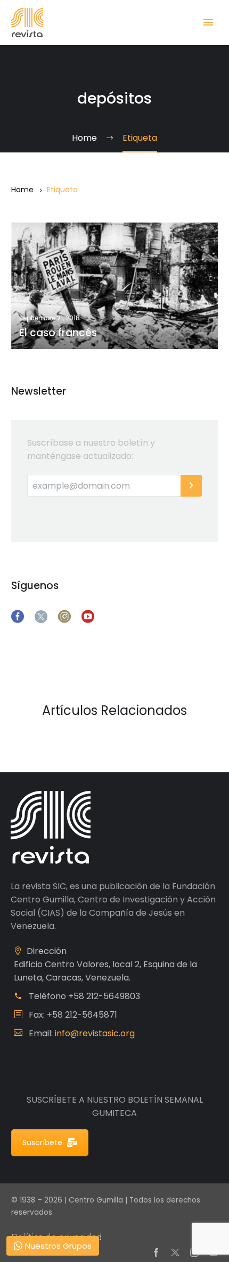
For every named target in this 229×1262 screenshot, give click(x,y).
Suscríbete (42, 1142)
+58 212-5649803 (104, 996)
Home (22, 189)
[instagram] (64, 616)
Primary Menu (208, 22)
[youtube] (87, 616)
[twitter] (41, 616)
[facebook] (17, 616)
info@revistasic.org (95, 1033)
